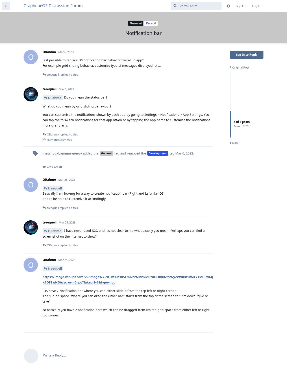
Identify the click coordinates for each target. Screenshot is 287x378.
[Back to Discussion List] (6, 6)
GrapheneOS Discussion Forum (53, 5)
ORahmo (54, 98)
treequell (55, 188)
